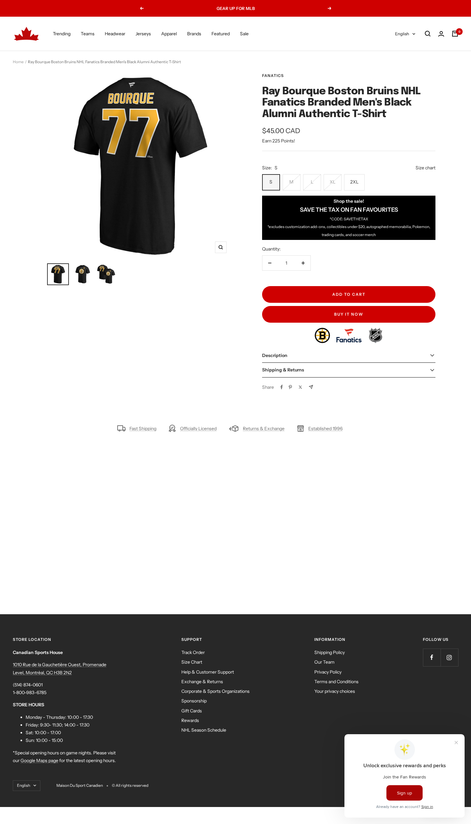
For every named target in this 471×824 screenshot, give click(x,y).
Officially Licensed (198, 428)
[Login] (441, 34)
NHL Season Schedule (203, 730)
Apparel (169, 34)
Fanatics (273, 75)
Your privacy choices (334, 691)
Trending (61, 34)
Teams (88, 34)
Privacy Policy (328, 672)
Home (18, 61)
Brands (194, 34)
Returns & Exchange (264, 428)
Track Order (193, 652)
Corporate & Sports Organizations (215, 691)
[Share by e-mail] (311, 387)
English (402, 33)
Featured (220, 34)
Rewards (190, 720)
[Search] (428, 34)
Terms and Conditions (336, 681)
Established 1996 (325, 428)
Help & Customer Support (207, 672)
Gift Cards (191, 711)
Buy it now (348, 314)
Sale (244, 34)
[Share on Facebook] (281, 387)
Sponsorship (194, 701)
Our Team (324, 662)
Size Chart (191, 662)
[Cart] (455, 34)
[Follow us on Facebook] (432, 657)
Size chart (425, 168)
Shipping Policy (329, 652)
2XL (354, 182)
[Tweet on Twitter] (300, 387)
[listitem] (323, 332)
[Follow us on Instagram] (449, 657)
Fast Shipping (142, 428)
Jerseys (143, 34)
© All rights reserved (130, 785)
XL (332, 182)
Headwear (115, 34)
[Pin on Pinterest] (290, 387)
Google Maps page (39, 760)
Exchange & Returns (202, 681)
